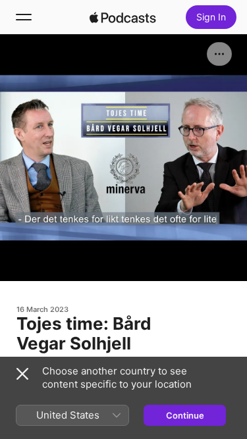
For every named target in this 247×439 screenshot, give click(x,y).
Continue (185, 415)
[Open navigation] (23, 17)
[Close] (22, 374)
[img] (123, 17)
